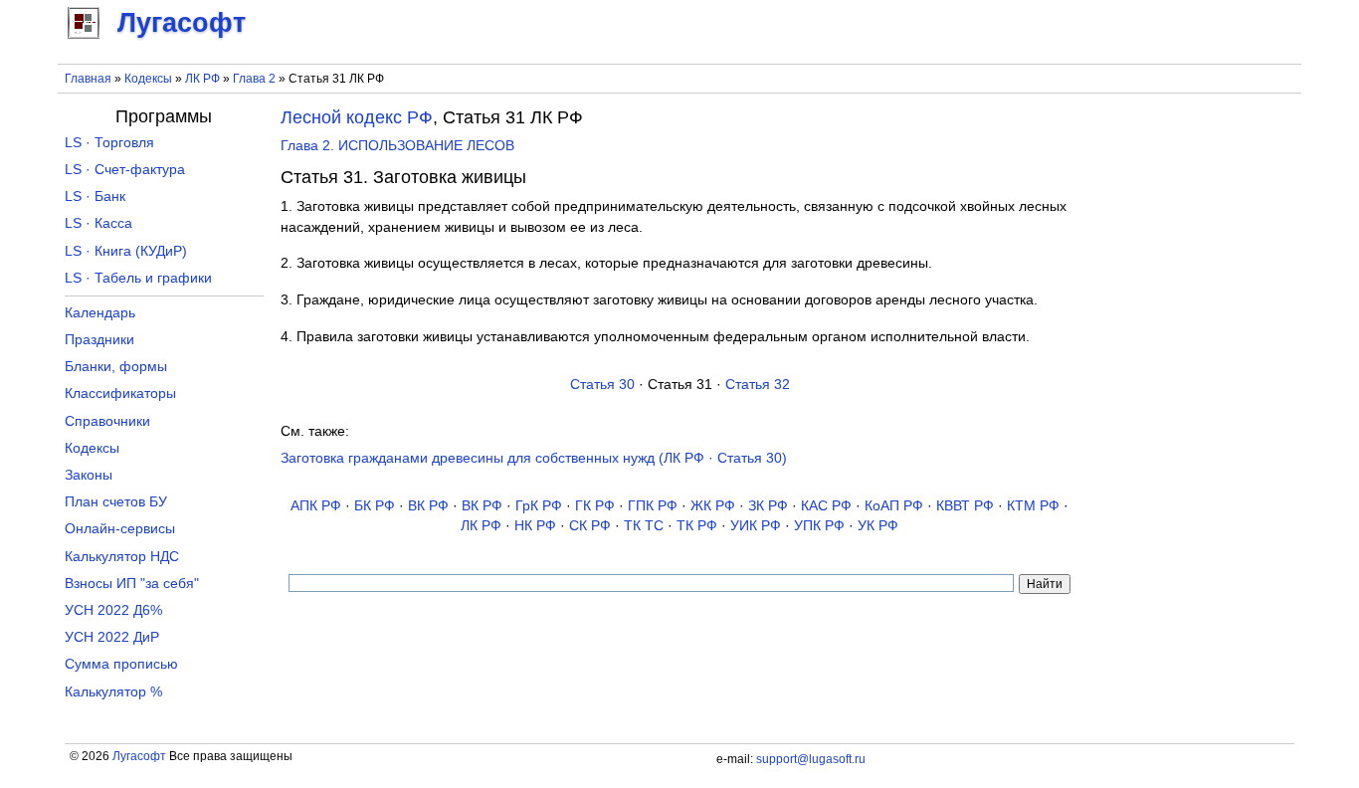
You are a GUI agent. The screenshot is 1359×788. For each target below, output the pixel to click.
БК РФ (374, 505)
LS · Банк (95, 196)
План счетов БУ (116, 501)
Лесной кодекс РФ (357, 117)
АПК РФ (316, 505)
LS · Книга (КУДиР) (126, 251)
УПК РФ (819, 525)
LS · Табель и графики (138, 278)
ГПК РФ (653, 505)
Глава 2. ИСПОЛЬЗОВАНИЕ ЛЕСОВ (397, 145)
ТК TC (644, 525)
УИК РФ (755, 525)
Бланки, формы (116, 366)
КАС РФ (826, 505)
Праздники (99, 339)
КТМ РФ (1033, 505)
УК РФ (878, 525)
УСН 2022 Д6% (113, 610)
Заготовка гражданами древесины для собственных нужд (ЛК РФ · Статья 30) (534, 458)
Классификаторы (120, 393)
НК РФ (535, 525)
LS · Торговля (109, 142)
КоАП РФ (894, 505)
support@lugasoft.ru (811, 759)
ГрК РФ (538, 505)
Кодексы (148, 79)
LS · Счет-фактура (125, 169)
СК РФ (590, 525)
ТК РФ (697, 525)
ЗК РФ (768, 505)
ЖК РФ (712, 505)
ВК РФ (428, 505)
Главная (88, 79)
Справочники (107, 421)
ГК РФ (595, 505)
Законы (88, 475)
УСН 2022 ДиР (112, 637)
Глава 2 (254, 79)
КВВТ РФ (965, 505)
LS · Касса (98, 223)
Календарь (100, 312)
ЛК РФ (202, 79)
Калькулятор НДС (122, 556)
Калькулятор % (113, 692)
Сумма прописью (121, 664)
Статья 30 (602, 384)
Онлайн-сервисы (120, 528)
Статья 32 (757, 384)
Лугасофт (139, 756)
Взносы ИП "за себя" (132, 583)
